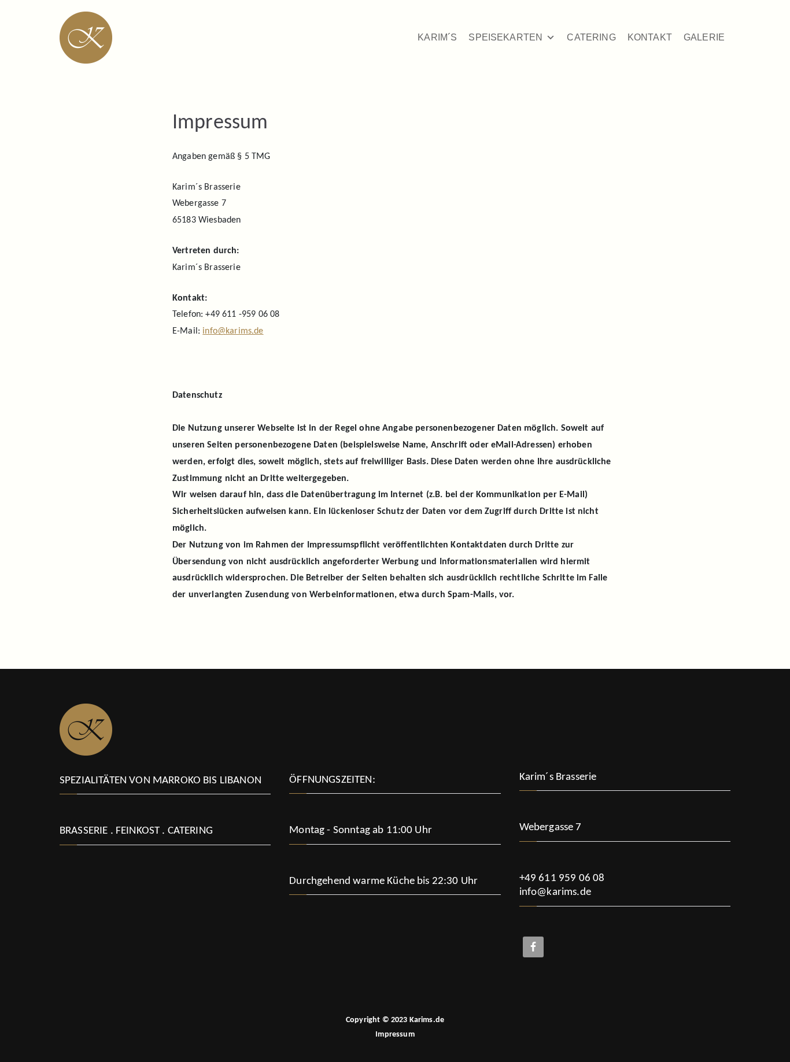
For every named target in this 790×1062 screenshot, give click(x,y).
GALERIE (704, 37)
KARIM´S (437, 37)
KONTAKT (649, 37)
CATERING (591, 37)
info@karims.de (232, 331)
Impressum (394, 1034)
